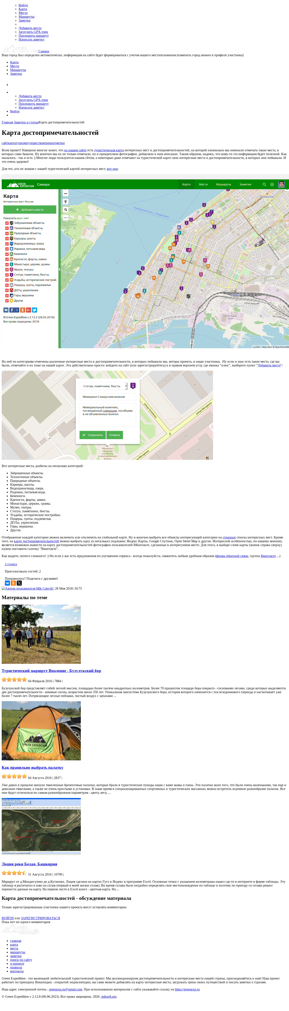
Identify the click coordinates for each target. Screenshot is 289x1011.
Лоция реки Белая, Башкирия (29, 864)
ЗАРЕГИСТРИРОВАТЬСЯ (40, 918)
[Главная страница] (20, 51)
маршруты (17, 952)
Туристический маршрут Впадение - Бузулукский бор (51, 670)
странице (229, 537)
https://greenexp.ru (187, 989)
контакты (17, 971)
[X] (19, 583)
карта (12, 143)
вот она (112, 169)
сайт (5, 143)
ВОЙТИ (8, 918)
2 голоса (11, 564)
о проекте (17, 963)
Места (23, 13)
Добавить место (30, 28)
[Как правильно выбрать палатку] (41, 759)
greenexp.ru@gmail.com (65, 989)
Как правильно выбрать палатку (32, 767)
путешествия (35, 143)
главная (15, 941)
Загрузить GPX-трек (33, 32)
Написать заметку (31, 39)
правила (16, 967)
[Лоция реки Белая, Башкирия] (41, 856)
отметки (59, 143)
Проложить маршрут (34, 35)
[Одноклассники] (13, 583)
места (14, 948)
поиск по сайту (21, 960)
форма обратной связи (232, 556)
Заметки (24, 20)
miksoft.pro (108, 996)
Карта (23, 9)
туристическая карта (109, 150)
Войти (23, 5)
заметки (16, 956)
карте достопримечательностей (36, 541)
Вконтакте (268, 556)
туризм (21, 143)
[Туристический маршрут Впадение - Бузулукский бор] (41, 662)
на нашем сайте (75, 150)
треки (49, 143)
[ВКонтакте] (7, 583)
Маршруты (26, 16)
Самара (44, 51)
